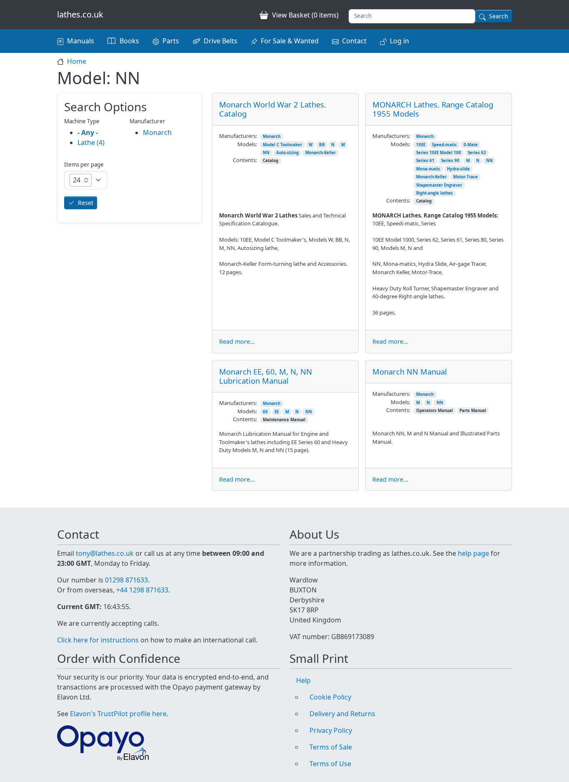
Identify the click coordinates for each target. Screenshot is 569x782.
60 (265, 412)
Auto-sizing (287, 152)
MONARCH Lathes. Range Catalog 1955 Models (432, 109)
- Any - (87, 132)
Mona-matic (428, 169)
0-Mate (471, 144)
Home (76, 61)
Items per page (84, 164)
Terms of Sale (330, 747)
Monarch (271, 136)
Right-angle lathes (434, 193)
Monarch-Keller (320, 152)
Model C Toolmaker (282, 144)
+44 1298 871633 (142, 590)
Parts (170, 40)
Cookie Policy (330, 697)
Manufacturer (147, 121)
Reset (85, 203)
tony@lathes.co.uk (105, 553)
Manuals (80, 40)
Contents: (245, 160)
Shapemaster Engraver (439, 185)
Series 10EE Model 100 (438, 152)
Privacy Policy (330, 730)
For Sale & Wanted (290, 40)
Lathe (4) (91, 142)
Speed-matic (444, 144)
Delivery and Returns (342, 713)
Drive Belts (220, 40)
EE (277, 412)
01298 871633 (126, 580)
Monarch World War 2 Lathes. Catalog (272, 109)
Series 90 (450, 160)
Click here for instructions (98, 640)
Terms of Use (330, 763)
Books (129, 40)
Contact (354, 40)
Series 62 (477, 152)
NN (266, 152)
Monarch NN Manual (409, 371)
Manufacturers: (238, 136)
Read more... (237, 341)
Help (303, 680)
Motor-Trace (465, 177)
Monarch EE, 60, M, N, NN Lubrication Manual (265, 376)
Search (498, 16)
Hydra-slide (458, 169)
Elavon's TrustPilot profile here (118, 713)
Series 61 (425, 160)
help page (473, 553)
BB (322, 144)
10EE (420, 144)
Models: (247, 144)
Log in (399, 40)
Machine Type (82, 121)
